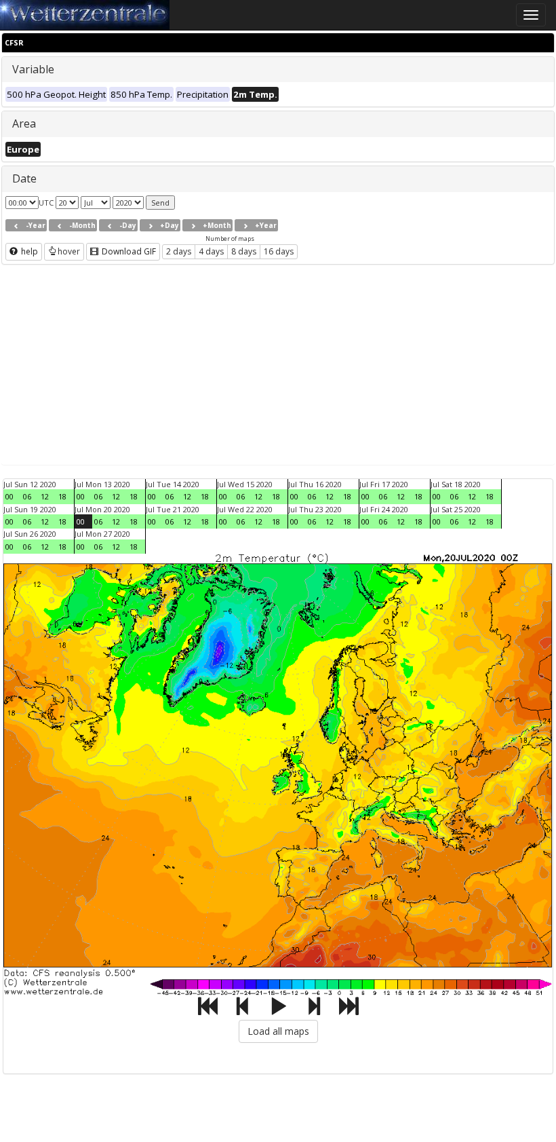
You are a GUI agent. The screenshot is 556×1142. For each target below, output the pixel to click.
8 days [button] (243, 251)
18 (62, 496)
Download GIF (128, 251)
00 (9, 496)
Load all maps (278, 1031)
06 (27, 496)
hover (69, 251)
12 (45, 496)
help (28, 251)
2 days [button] (178, 251)
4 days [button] (211, 251)
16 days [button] (279, 251)
